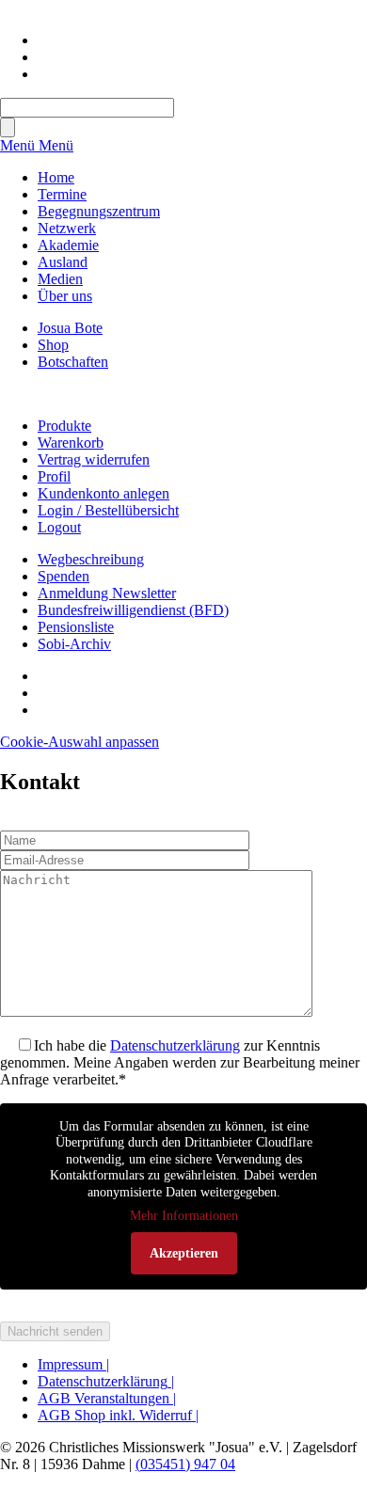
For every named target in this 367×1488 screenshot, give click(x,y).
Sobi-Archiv (74, 644)
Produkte (64, 426)
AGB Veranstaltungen (107, 1398)
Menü (19, 145)
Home (56, 177)
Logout (59, 527)
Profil (54, 476)
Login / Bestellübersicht (108, 510)
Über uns (65, 296)
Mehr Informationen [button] (184, 1216)
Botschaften (73, 362)
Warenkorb (71, 443)
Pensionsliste (76, 627)
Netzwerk (67, 228)
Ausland (63, 262)
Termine (62, 194)
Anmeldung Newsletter (107, 593)
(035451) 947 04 (185, 1464)
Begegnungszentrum (99, 211)
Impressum (73, 1364)
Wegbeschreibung (91, 559)
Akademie (68, 245)
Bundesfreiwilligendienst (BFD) (133, 610)
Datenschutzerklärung (175, 1045)
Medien (60, 279)
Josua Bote (70, 328)
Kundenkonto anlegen (103, 493)
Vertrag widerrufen (94, 459)
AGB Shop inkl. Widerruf (118, 1415)
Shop (53, 345)
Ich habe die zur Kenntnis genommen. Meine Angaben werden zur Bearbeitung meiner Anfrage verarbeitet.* (179, 1062)
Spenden (63, 576)
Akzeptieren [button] (184, 1253)
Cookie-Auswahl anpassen (79, 742)
